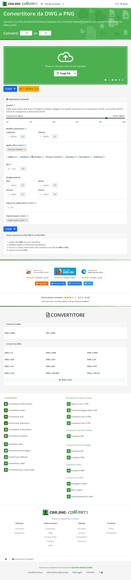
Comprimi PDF (77, 436)
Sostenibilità (81, 537)
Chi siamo (81, 528)
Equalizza (70, 157)
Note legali (77, 572)
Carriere (81, 533)
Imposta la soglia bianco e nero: (20, 203)
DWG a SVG (9, 373)
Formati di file (50, 537)
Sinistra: (9, 190)
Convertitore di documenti (19, 429)
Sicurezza (82, 541)
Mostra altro (66, 380)
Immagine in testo (79, 483)
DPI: (8, 164)
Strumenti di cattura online (79, 397)
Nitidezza (24, 157)
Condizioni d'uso (35, 572)
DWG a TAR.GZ (93, 373)
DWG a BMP (51, 352)
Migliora (12, 157)
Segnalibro (43, 283)
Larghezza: (10, 132)
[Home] (6, 559)
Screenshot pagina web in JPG (84, 410)
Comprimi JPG (77, 451)
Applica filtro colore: (15, 145)
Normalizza (84, 157)
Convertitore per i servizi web (21, 469)
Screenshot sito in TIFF (81, 423)
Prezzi (111, 528)
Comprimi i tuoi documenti (79, 430)
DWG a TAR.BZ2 (52, 373)
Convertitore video (16, 463)
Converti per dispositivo (18, 423)
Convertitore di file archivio (20, 404)
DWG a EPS (50, 359)
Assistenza (50, 528)
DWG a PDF (92, 366)
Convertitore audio (16, 410)
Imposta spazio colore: (16, 216)
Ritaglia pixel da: (13, 177)
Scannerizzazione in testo (82, 496)
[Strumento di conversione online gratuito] (22, 4)
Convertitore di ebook (18, 436)
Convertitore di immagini (19, 450)
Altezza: (41, 132)
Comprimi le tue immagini (78, 445)
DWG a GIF (91, 359)
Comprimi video (73, 464)
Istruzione (19, 528)
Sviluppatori (111, 533)
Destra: (41, 190)
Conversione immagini (24, 559)
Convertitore (11, 397)
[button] (52, 4)
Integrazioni (19, 533)
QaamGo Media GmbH (81, 567)
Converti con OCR (74, 477)
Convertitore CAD (16, 416)
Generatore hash (15, 444)
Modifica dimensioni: (15, 128)
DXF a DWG (51, 333)
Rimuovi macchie (54, 157)
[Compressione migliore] (14, 116)
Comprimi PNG (77, 457)
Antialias (37, 157)
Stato (50, 545)
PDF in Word (76, 490)
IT (100, 572)
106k (59, 283)
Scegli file (65, 73)
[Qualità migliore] (119, 116)
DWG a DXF (9, 359)
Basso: (41, 181)
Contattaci (90, 572)
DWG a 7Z (9, 352)
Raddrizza (98, 157)
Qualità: (10, 105)
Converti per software (17, 457)
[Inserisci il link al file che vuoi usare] (109, 79)
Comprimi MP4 (78, 470)
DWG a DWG (10, 333)
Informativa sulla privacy (57, 572)
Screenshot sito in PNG (81, 416)
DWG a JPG (50, 366)
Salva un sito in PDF (80, 404)
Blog (50, 533)
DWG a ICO (9, 366)
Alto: (8, 181)
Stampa (50, 541)
